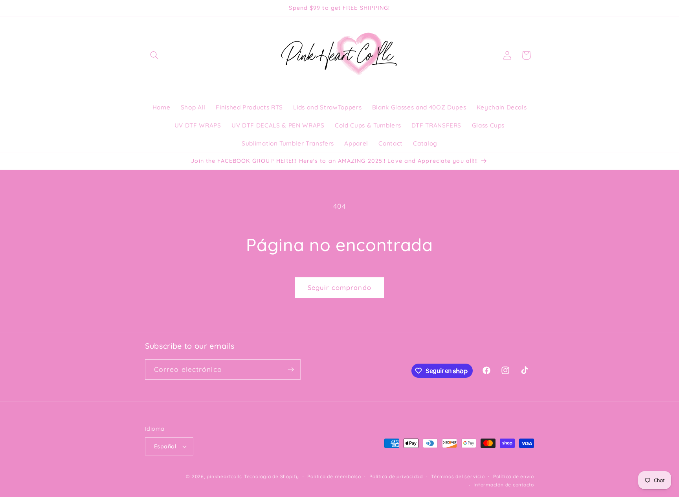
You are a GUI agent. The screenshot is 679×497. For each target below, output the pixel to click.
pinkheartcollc (224, 476)
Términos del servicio (457, 476)
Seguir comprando (339, 287)
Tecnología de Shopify (271, 476)
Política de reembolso (334, 476)
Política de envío (513, 476)
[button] (154, 55)
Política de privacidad (396, 476)
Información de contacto (503, 485)
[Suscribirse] (290, 369)
